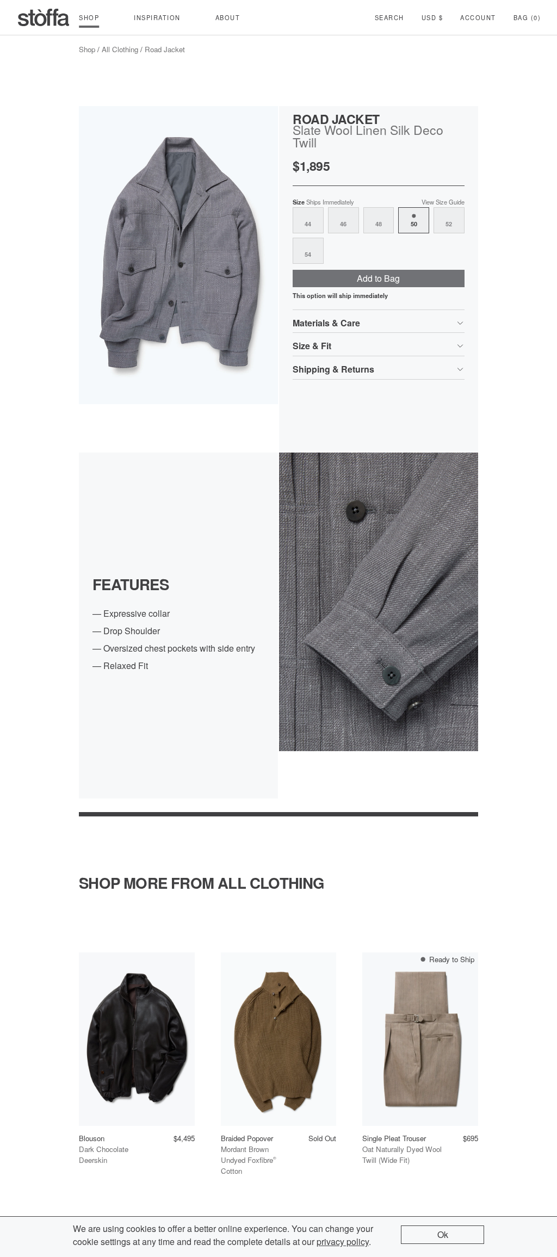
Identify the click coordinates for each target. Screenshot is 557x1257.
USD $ (432, 17)
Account (478, 17)
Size (323, 202)
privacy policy (343, 1241)
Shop (87, 49)
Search (389, 17)
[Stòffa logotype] (43, 17)
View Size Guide (443, 202)
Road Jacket (165, 49)
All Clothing (120, 49)
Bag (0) (527, 17)
